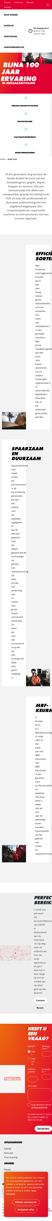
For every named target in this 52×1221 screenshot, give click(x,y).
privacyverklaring (39, 1107)
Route (40, 1007)
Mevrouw (33, 1061)
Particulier (8, 1153)
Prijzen (7, 2)
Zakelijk (7, 1148)
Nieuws (30, 2)
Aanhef (31, 1046)
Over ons (18, 2)
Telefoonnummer (31, 1070)
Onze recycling (10, 1157)
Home (3, 159)
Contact (7, 7)
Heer (33, 1053)
